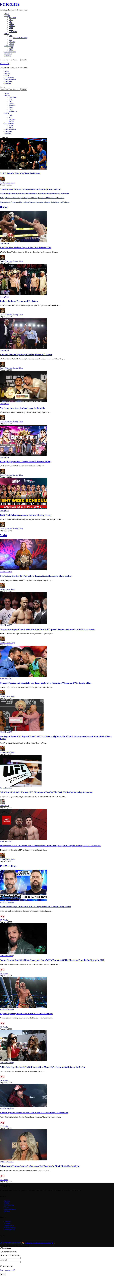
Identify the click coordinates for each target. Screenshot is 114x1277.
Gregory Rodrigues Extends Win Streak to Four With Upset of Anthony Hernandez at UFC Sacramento (47, 629)
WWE (2, 902)
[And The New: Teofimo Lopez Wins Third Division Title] (23, 241)
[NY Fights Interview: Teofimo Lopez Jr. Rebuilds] (23, 402)
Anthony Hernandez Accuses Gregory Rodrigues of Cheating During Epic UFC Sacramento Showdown (32, 198)
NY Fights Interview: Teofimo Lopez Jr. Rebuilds (22, 408)
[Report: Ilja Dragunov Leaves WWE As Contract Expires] (23, 1007)
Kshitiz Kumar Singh (7, 183)
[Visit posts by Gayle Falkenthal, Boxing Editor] (2, 259)
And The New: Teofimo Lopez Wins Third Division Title (25, 247)
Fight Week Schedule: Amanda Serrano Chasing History (26, 515)
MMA (3, 535)
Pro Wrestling (8, 865)
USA (7, 243)
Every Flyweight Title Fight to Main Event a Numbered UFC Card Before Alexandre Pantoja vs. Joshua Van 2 (34, 193)
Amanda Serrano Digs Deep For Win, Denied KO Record (26, 354)
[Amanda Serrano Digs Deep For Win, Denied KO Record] (23, 348)
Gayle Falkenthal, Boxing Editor (11, 261)
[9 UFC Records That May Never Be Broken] (23, 169)
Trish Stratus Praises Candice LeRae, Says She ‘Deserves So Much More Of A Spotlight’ (40, 1166)
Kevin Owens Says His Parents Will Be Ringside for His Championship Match (35, 906)
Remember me (7, 1266)
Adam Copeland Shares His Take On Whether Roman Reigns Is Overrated (34, 1112)
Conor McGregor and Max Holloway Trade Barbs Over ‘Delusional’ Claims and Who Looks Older (45, 683)
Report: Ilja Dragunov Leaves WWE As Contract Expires (26, 1013)
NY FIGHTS (9, 4)
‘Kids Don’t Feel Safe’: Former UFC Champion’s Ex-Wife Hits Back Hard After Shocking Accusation (46, 792)
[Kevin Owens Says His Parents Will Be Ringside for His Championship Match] (23, 900)
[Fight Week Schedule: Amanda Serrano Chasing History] (23, 509)
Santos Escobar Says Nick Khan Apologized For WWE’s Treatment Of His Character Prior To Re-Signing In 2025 (52, 960)
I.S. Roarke (4, 920)
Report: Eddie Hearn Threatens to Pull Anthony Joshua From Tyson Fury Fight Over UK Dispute (30, 189)
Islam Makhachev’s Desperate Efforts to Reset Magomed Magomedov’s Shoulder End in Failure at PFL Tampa (35, 202)
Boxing (4, 206)
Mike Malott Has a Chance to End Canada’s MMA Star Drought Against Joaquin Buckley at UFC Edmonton (50, 845)
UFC (10, 625)
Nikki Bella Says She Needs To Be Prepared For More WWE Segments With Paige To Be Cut (42, 1067)
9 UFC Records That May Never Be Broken (20, 173)
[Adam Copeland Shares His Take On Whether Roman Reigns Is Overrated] (23, 1106)
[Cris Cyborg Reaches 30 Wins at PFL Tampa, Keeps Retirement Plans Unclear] (23, 570)
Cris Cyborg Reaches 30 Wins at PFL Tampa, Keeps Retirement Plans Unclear (36, 576)
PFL (1, 572)
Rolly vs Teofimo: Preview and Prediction (19, 301)
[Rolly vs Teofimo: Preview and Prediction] (23, 295)
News (10, 572)
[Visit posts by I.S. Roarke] (2, 918)
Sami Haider (4, 806)
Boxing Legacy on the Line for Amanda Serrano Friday (25, 461)
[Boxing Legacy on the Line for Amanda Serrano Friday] (23, 455)
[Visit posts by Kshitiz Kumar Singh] (2, 181)
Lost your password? (7, 1270)
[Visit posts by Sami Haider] (2, 804)
